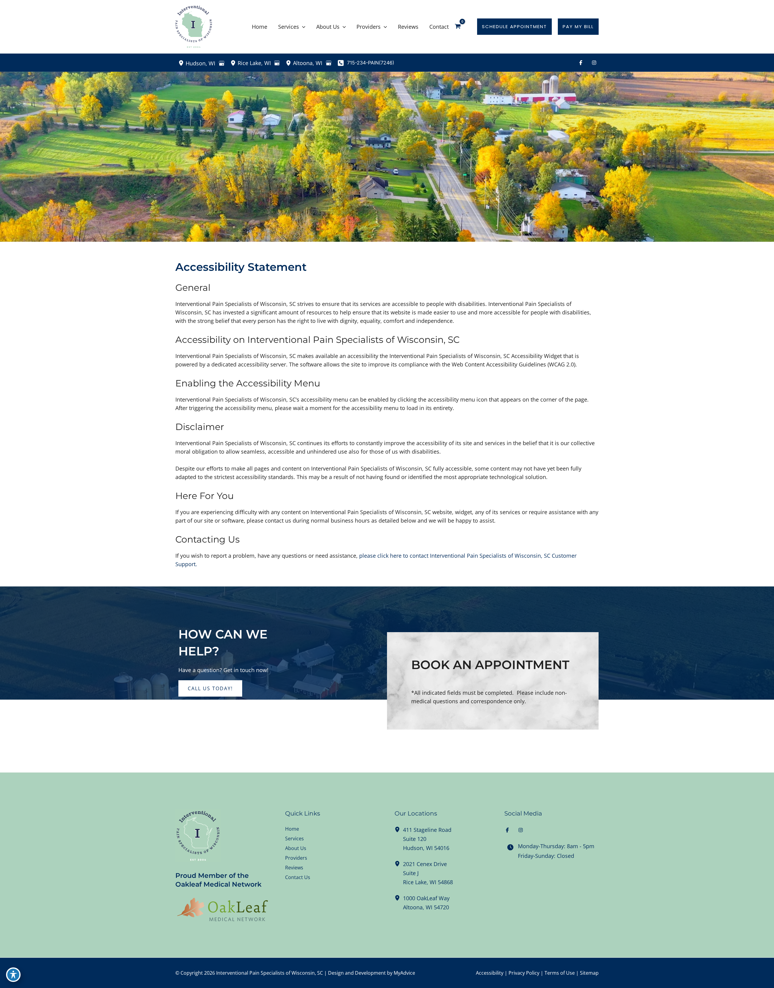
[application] (302, 27)
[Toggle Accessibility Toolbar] (13, 974)
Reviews (294, 867)
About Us (295, 848)
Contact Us (297, 877)
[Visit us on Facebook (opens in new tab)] (581, 63)
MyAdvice (404, 973)
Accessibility (489, 973)
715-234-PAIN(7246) (370, 63)
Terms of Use (560, 973)
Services (294, 838)
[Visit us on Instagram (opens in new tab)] (594, 63)
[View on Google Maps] (221, 63)
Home (292, 829)
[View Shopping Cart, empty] (461, 26)
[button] (514, 26)
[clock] (510, 847)
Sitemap (589, 973)
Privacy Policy (524, 973)
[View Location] (182, 62)
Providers (296, 858)
